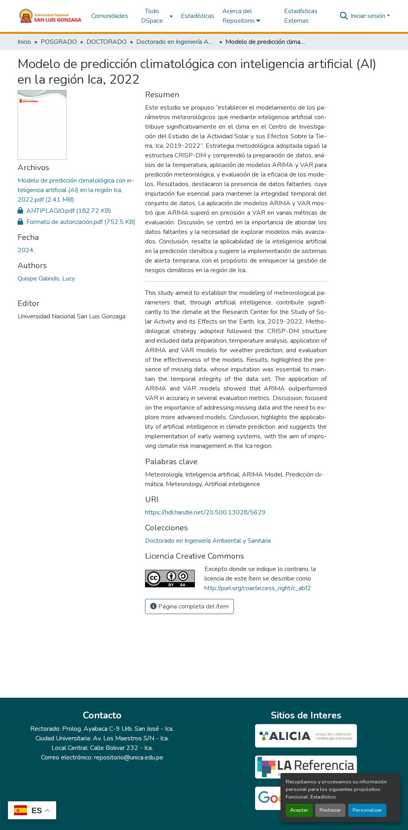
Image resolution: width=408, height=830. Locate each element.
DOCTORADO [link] (106, 41)
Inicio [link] (24, 41)
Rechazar (330, 810)
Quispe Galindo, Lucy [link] (46, 278)
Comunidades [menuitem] (109, 16)
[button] (50, 16)
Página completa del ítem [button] (193, 606)
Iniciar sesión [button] (369, 16)
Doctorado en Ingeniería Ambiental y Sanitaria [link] (176, 41)
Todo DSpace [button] (152, 16)
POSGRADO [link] (59, 41)
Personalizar (367, 810)
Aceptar (299, 810)
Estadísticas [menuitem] (197, 16)
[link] (76, 190)
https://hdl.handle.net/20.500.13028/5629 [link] (205, 512)
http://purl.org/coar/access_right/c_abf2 (257, 588)
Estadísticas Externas (301, 16)
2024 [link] (25, 250)
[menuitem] (154, 16)
